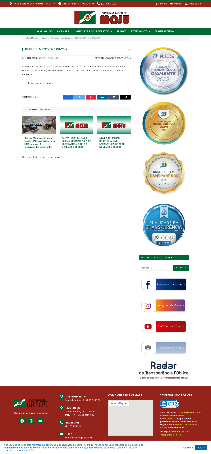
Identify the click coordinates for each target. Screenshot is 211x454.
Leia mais (122, 447)
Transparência (164, 31)
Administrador (33, 58)
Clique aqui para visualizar (41, 82)
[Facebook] (22, 421)
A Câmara (63, 31)
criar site (180, 412)
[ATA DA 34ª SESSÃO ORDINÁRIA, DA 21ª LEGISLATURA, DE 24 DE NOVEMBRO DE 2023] (114, 125)
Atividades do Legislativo (93, 31)
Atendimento (139, 31)
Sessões (121, 31)
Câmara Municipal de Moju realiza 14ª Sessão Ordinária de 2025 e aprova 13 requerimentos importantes (39, 142)
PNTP (174, 432)
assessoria (169, 418)
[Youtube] (40, 421)
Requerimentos (124, 58)
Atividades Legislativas (105, 58)
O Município (45, 31)
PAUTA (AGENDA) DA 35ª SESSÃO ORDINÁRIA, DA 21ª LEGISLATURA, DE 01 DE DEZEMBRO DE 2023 (76, 142)
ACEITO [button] (201, 447)
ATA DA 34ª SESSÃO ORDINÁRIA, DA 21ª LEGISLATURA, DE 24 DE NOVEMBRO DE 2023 (111, 142)
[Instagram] (31, 421)
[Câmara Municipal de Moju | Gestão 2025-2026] (105, 17)
